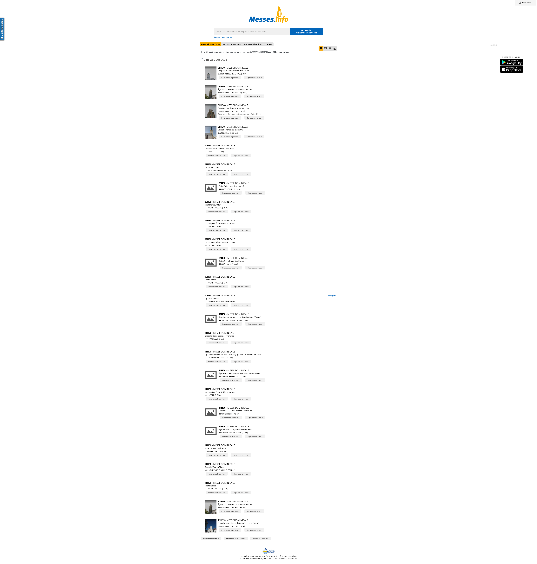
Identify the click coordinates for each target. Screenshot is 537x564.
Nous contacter (246, 558)
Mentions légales (260, 558)
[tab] (210, 44)
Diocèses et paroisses (288, 556)
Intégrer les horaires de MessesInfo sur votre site (259, 556)
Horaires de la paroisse (230, 78)
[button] (321, 48)
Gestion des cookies (276, 558)
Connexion (526, 3)
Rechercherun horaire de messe (306, 31)
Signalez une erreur (254, 78)
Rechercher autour (211, 539)
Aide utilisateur (291, 558)
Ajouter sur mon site (260, 539)
